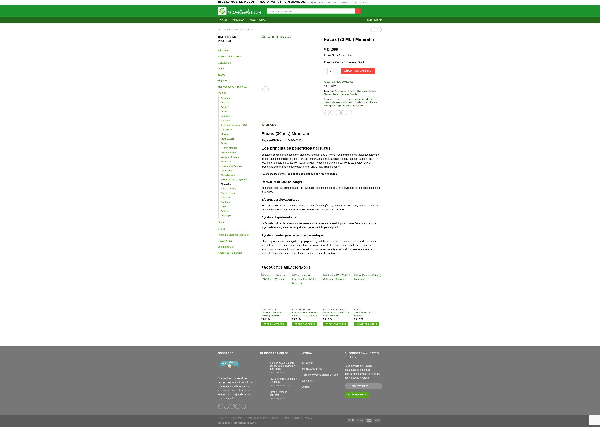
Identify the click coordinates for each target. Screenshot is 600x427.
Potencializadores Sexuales (233, 234)
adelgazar (338, 99)
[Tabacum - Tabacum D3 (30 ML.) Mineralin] (275, 290)
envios (344, 102)
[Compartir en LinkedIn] (349, 112)
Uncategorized (226, 246)
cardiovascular (357, 99)
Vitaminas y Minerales (230, 252)
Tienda (223, 20)
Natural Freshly (228, 188)
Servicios (238, 20)
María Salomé (228, 175)
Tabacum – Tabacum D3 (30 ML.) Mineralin (273, 314)
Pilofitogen (226, 215)
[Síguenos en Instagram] (371, 2)
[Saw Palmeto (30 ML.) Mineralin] (368, 290)
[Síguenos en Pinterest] (237, 406)
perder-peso (329, 105)
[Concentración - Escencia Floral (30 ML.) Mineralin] (306, 290)
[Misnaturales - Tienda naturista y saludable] (240, 11)
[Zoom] (265, 89)
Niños (221, 222)
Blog (253, 20)
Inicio (220, 29)
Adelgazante (340, 91)
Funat (224, 143)
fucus (351, 102)
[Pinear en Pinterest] (343, 112)
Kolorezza (226, 161)
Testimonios (332, 2)
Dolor (221, 68)
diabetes (336, 102)
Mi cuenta (307, 362)
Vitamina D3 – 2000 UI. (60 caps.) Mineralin (336, 314)
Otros (223, 206)
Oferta (221, 228)
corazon (327, 102)
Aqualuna (225, 98)
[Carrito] (380, 11)
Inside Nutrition (228, 152)
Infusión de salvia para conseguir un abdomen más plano (282, 366)
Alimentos (223, 50)
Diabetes (373, 91)
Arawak (224, 107)
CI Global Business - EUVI (234, 125)
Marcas (238, 29)
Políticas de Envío (312, 368)
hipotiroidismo (361, 102)
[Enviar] (358, 11)
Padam (224, 211)
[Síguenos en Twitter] (374, 2)
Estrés (221, 74)
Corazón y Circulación (357, 91)
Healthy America (229, 148)
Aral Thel (225, 102)
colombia (369, 99)
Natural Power (228, 193)
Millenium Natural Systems (234, 179)
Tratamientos (225, 240)
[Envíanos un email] (377, 2)
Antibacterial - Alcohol (230, 56)
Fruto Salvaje (227, 138)
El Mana (225, 134)
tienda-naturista (350, 105)
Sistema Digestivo (349, 94)
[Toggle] (251, 50)
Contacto (345, 2)
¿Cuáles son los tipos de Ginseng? (283, 380)
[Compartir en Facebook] (327, 112)
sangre (339, 105)
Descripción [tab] (269, 125)
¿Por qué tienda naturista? (278, 393)
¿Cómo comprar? (360, 2)
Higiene (222, 80)
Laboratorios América (231, 166)
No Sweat (225, 202)
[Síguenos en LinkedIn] (380, 2)
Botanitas (225, 116)
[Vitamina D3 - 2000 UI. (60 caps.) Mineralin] (337, 290)
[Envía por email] (338, 112)
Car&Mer (225, 120)
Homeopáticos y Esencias (232, 86)
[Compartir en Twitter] (332, 112)
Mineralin (248, 29)
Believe (224, 111)
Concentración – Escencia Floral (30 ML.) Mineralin (305, 314)
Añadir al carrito (357, 70)
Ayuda (262, 20)
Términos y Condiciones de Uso (320, 374)
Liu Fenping (227, 170)
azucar (347, 99)
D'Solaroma (226, 129)
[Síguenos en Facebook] (220, 406)
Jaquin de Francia (230, 157)
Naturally (225, 197)
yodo (360, 105)
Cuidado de (224, 62)
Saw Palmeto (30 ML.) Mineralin (365, 314)
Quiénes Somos (316, 2)
